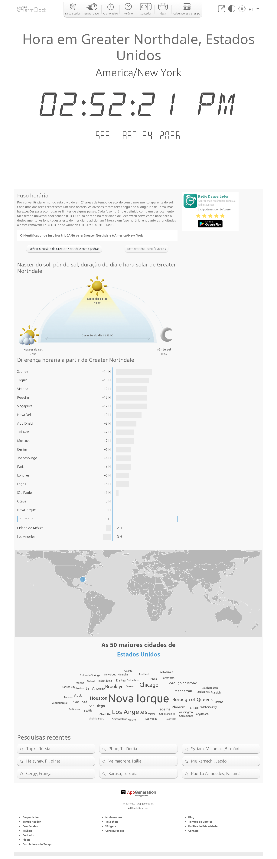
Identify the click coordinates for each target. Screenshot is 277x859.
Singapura (24, 406)
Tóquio (22, 380)
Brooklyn (114, 686)
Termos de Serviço (200, 821)
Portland (144, 674)
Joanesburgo (27, 458)
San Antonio (95, 688)
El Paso (194, 707)
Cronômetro (30, 826)
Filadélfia (163, 709)
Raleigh (216, 692)
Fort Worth (168, 677)
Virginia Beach (97, 718)
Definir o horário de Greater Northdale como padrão (64, 248)
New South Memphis (116, 674)
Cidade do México (30, 528)
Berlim (22, 449)
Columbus (25, 519)
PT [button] (252, 9)
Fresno (132, 719)
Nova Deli (24, 415)
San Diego (97, 706)
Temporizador (31, 821)
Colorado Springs (90, 675)
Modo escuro (113, 817)
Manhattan (183, 691)
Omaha (219, 701)
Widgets (110, 826)
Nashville (171, 719)
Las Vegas (151, 718)
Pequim (23, 397)
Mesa (154, 678)
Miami (151, 714)
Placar (26, 839)
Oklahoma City (208, 707)
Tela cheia (111, 821)
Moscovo (24, 440)
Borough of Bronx (182, 683)
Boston (80, 688)
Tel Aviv (23, 432)
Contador (28, 835)
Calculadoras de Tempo (37, 844)
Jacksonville (204, 691)
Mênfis (80, 682)
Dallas (121, 680)
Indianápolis (105, 680)
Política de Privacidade (203, 826)
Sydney (22, 371)
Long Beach (202, 714)
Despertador (30, 817)
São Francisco (167, 713)
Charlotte (105, 714)
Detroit (91, 681)
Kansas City (68, 686)
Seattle (88, 710)
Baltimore (74, 709)
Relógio (27, 830)
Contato (193, 830)
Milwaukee (166, 672)
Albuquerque (60, 702)
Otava (21, 501)
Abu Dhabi (25, 423)
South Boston (210, 687)
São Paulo (24, 492)
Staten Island (119, 719)
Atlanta (128, 670)
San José (80, 702)
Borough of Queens (192, 699)
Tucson (68, 697)
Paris (20, 466)
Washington (186, 712)
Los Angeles (26, 536)
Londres (23, 475)
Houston (98, 698)
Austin (79, 695)
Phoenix (178, 707)
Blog (191, 817)
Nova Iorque (26, 510)
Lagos (21, 484)
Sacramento (186, 715)
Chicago (148, 685)
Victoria (22, 389)
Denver (130, 686)
